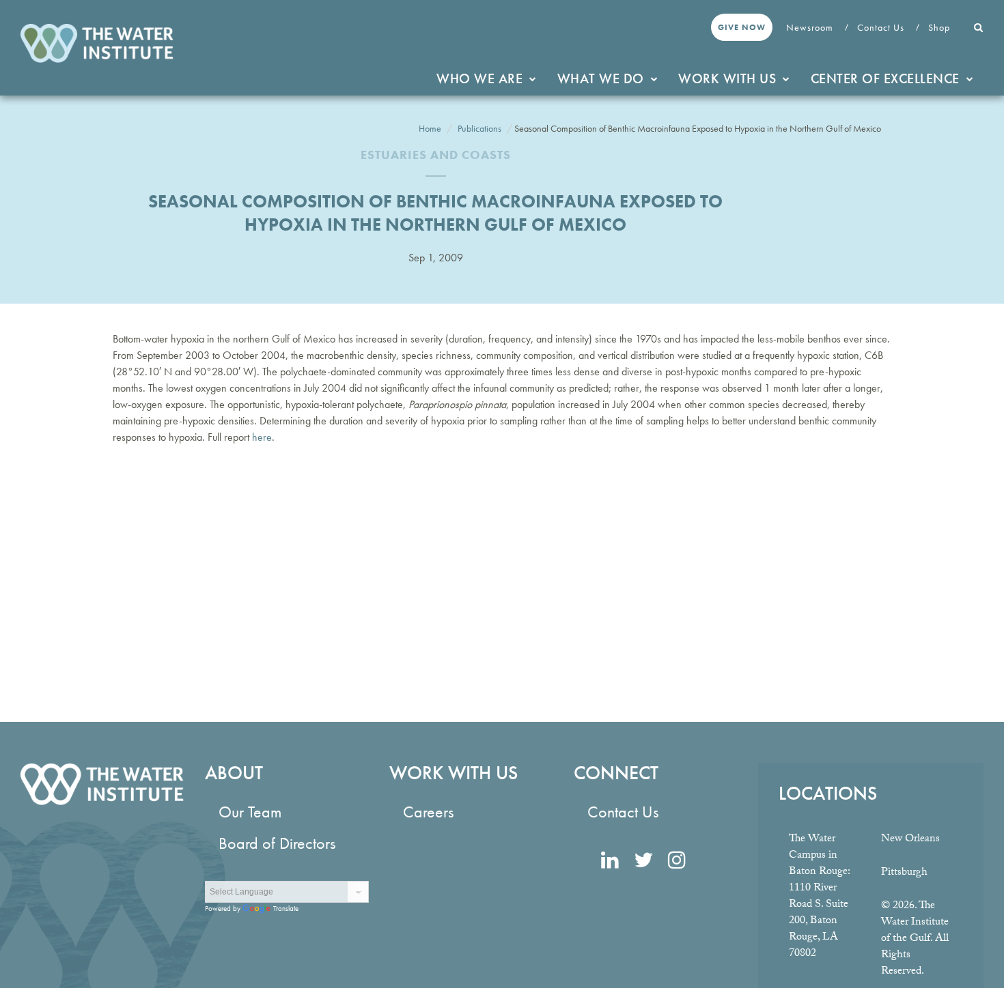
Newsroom (811, 27)
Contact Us (882, 27)
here (262, 437)
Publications (479, 128)
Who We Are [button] (479, 78)
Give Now (742, 27)
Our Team (250, 811)
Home (430, 128)
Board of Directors (277, 843)
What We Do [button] (600, 78)
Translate (285, 908)
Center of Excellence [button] (885, 78)
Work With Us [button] (727, 78)
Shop (940, 27)
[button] (979, 27)
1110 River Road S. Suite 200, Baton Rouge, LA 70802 (818, 921)
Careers (428, 811)
